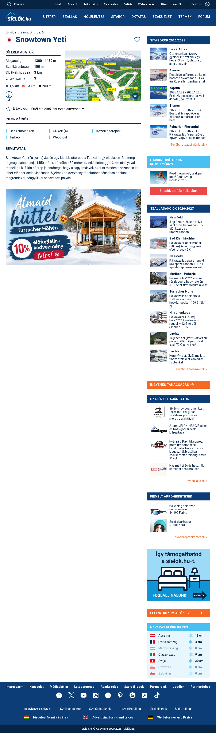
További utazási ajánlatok (188, 144)
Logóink (178, 686)
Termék (185, 17)
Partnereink (158, 686)
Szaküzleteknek (100, 708)
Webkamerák (146, 4)
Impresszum (14, 686)
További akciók (195, 481)
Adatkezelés (109, 686)
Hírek (58, 4)
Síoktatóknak (183, 708)
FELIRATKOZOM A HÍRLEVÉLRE (174, 613)
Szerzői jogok (134, 686)
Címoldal (11, 32)
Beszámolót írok (22, 131)
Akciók (177, 4)
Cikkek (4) (60, 131)
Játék (163, 4)
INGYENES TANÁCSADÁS (170, 385)
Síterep (49, 17)
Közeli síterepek (108, 131)
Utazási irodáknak (130, 708)
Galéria (128, 4)
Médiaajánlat (59, 686)
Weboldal (60, 137)
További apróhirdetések (189, 537)
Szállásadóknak (70, 708)
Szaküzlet (162, 17)
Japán (41, 32)
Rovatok (73, 4)
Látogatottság (84, 686)
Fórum (204, 17)
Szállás (69, 17)
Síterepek (26, 32)
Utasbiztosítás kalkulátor (178, 191)
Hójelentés (94, 17)
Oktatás (138, 17)
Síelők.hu (18, 16)
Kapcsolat (37, 686)
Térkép (15, 137)
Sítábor (118, 17)
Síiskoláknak (158, 708)
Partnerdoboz (200, 686)
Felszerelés (111, 4)
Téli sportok (91, 4)
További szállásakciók (191, 369)
